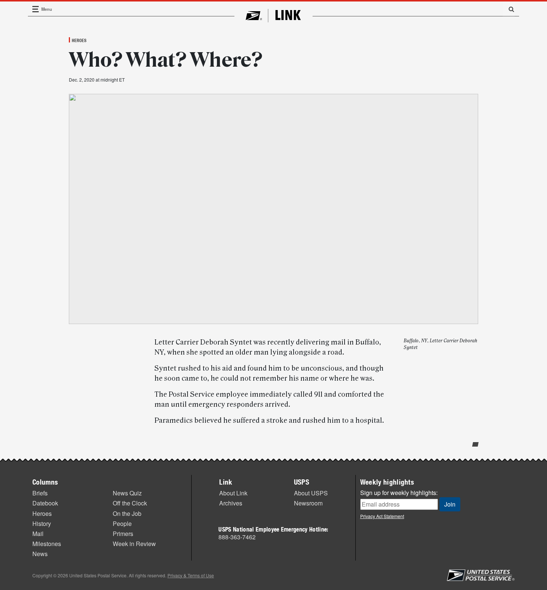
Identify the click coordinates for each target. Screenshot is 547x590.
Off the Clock (130, 503)
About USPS (311, 493)
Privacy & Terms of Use (190, 575)
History (41, 523)
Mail (38, 533)
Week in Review (134, 543)
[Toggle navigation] (35, 9)
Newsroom (308, 503)
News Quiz (127, 493)
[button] (509, 8)
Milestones (46, 543)
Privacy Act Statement (382, 516)
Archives (230, 503)
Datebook (45, 503)
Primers (123, 533)
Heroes (79, 40)
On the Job (127, 513)
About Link (233, 493)
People (122, 523)
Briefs (40, 493)
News (40, 553)
